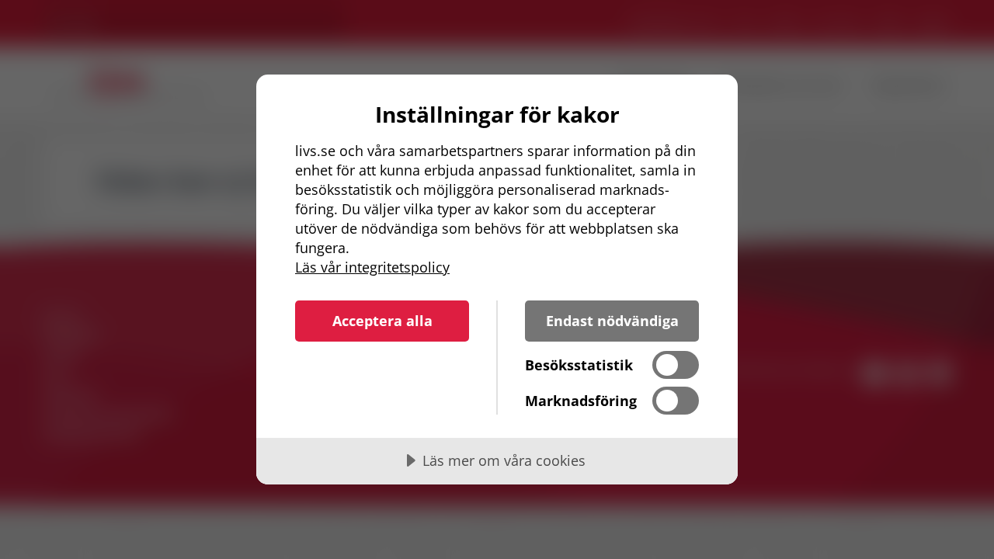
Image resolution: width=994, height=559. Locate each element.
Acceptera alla (382, 320)
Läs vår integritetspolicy (372, 267)
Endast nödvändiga (612, 320)
